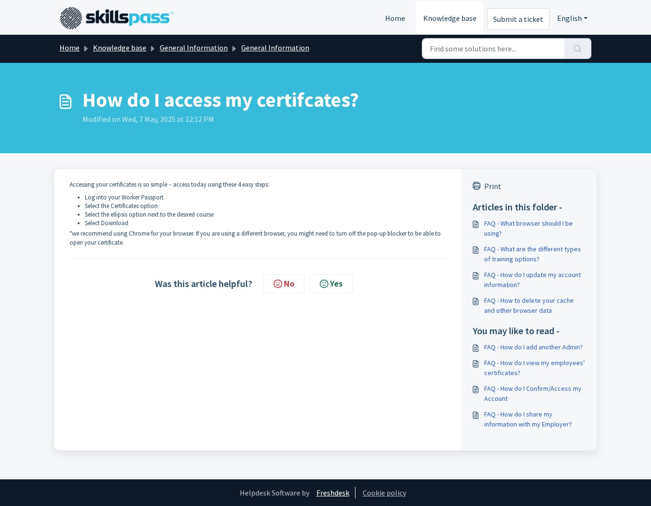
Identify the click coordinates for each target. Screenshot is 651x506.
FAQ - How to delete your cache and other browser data (529, 305)
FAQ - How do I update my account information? (532, 279)
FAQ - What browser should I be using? (528, 228)
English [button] (569, 18)
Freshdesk (332, 492)
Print (492, 186)
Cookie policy (384, 492)
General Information (194, 47)
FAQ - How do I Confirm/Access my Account (532, 393)
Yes (336, 283)
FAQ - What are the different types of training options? (532, 254)
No (289, 283)
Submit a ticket (518, 19)
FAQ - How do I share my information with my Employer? (528, 419)
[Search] (577, 48)
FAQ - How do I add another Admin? (533, 347)
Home (395, 18)
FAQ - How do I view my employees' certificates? (534, 367)
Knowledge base (450, 18)
